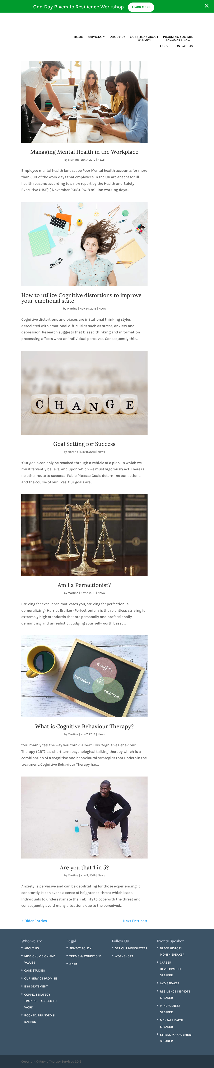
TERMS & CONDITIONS (85, 956)
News (100, 159)
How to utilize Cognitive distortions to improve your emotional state (81, 298)
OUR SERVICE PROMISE (40, 978)
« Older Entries (34, 920)
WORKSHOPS (124, 956)
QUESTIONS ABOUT (144, 38)
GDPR (73, 964)
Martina (73, 159)
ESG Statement (36, 986)
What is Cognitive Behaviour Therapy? (84, 726)
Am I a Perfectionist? (84, 584)
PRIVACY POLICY (80, 948)
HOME (78, 37)
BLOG (161, 46)
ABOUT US (117, 37)
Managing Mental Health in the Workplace (84, 151)
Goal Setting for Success (84, 443)
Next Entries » (135, 920)
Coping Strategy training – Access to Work (40, 1001)
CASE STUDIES (34, 970)
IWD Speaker (170, 983)
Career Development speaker (170, 969)
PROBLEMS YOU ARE (178, 38)
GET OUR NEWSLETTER (131, 948)
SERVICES (95, 37)
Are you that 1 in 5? (84, 867)
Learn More (141, 7)
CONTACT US (183, 46)
